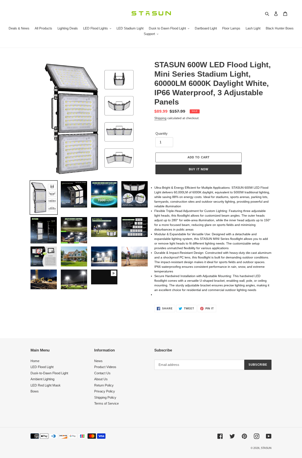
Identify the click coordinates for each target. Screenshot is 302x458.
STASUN (266, 448)
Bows (35, 391)
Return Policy (104, 385)
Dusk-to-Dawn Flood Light (49, 373)
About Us (101, 379)
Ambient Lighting (42, 379)
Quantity (161, 133)
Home (35, 361)
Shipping (160, 118)
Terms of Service (106, 403)
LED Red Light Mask (46, 385)
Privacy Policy (104, 391)
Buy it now (198, 169)
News (98, 361)
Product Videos (105, 367)
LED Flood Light (42, 367)
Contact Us (102, 373)
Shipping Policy (105, 397)
